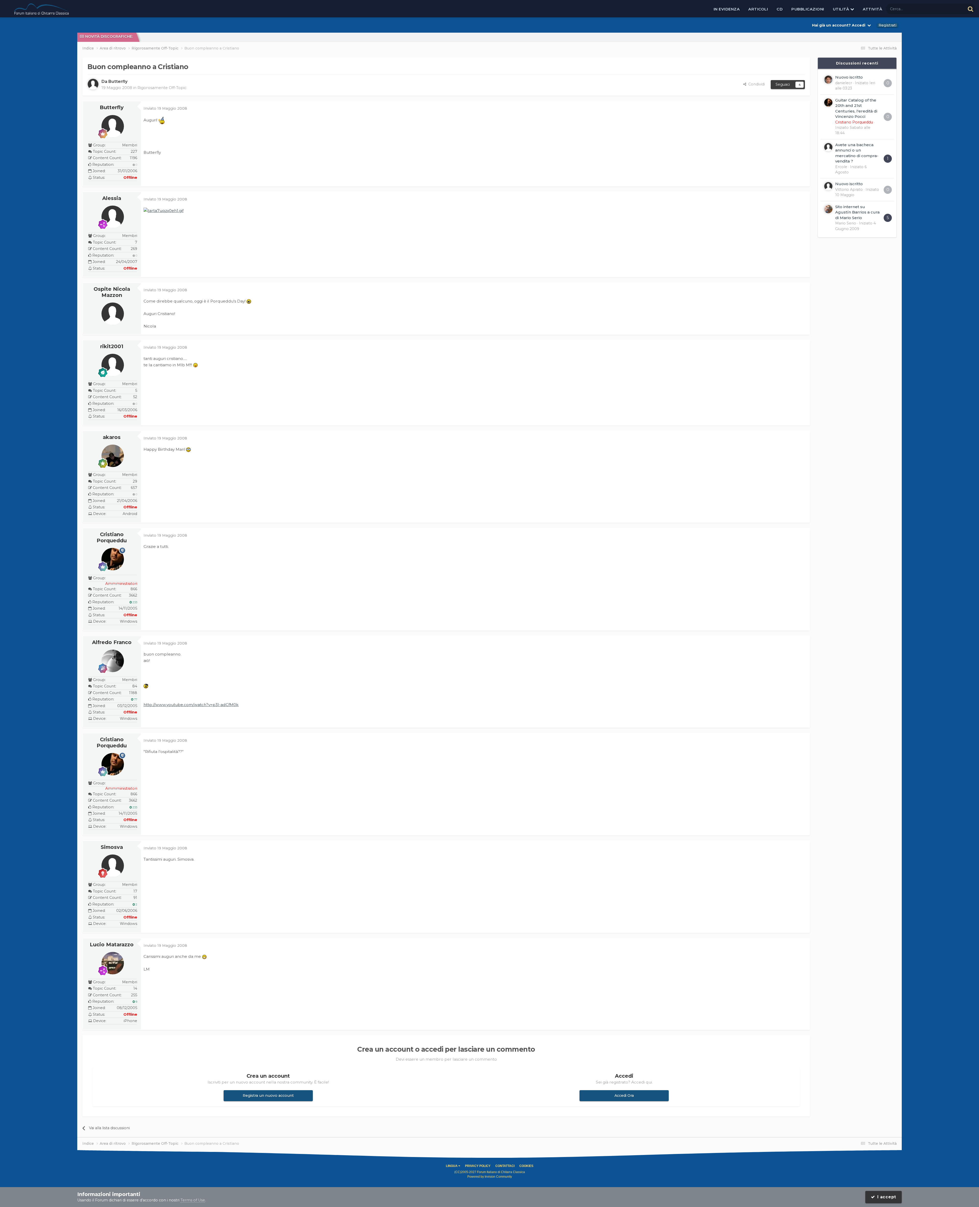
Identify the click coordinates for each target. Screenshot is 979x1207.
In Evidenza (727, 9)
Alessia (111, 198)
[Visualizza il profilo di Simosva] (112, 865)
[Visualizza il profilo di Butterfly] (93, 84)
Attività (872, 9)
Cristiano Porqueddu (112, 537)
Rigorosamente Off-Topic (162, 87)
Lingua (452, 1166)
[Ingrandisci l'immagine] (164, 210)
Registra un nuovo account (268, 1095)
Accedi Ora (624, 1095)
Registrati (887, 25)
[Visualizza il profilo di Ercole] (828, 147)
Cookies (526, 1166)
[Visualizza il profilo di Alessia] (112, 216)
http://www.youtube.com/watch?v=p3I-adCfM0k (191, 704)
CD (780, 9)
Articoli (758, 9)
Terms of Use (193, 1200)
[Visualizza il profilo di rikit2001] (112, 365)
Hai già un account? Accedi (839, 25)
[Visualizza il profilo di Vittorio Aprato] (828, 186)
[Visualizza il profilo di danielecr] (828, 79)
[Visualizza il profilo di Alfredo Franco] (112, 660)
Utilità (841, 9)
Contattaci (504, 1166)
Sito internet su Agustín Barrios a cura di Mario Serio (857, 212)
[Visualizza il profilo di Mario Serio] (828, 209)
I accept (885, 1197)
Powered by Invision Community (489, 1176)
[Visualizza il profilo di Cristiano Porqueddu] (112, 559)
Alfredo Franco (112, 642)
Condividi (755, 84)
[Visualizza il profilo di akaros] (112, 455)
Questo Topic (947, 9)
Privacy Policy (478, 1166)
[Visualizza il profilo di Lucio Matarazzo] (112, 963)
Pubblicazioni (807, 9)
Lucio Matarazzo (112, 944)
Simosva (112, 847)
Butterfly (112, 107)
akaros (112, 437)
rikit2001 (111, 346)
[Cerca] (970, 9)
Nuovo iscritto (849, 77)
